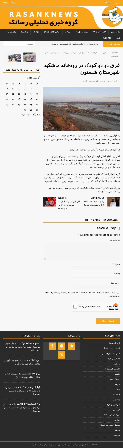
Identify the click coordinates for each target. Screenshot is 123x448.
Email (117, 273)
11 (19, 93)
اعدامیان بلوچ (114, 358)
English (107, 3)
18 (19, 99)
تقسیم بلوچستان (112, 368)
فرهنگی (116, 409)
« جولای (36, 114)
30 (31, 109)
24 (25, 104)
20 (7, 99)
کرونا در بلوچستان (112, 414)
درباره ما (24, 32)
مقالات (67, 32)
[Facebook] (52, 346)
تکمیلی (117, 374)
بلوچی (118, 3)
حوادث (92, 81)
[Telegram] (61, 346)
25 (19, 104)
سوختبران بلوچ (113, 404)
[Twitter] (61, 355)
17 (25, 99)
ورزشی (116, 435)
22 (37, 104)
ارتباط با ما (12, 32)
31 (25, 109)
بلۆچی (117, 363)
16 (31, 99)
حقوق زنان (115, 379)
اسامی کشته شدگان (52, 32)
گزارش (36, 32)
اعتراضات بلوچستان (111, 353)
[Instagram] (71, 346)
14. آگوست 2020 (107, 81)
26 (13, 104)
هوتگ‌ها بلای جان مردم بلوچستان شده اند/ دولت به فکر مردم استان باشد (22, 347)
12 (13, 93)
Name (116, 264)
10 (25, 93)
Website (115, 283)
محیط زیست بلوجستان (109, 425)
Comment (115, 240)
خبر (104, 52)
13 (7, 93)
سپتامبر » (26, 114)
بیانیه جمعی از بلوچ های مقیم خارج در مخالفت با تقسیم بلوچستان (22, 391)
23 (31, 104)
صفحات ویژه (83, 32)
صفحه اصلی (116, 32)
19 (13, 99)
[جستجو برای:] (19, 43)
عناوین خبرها (101, 32)
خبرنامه (116, 394)
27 (7, 104)
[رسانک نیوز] (61, 26)
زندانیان (116, 399)
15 (37, 99)
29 (37, 109)
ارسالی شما (114, 343)
